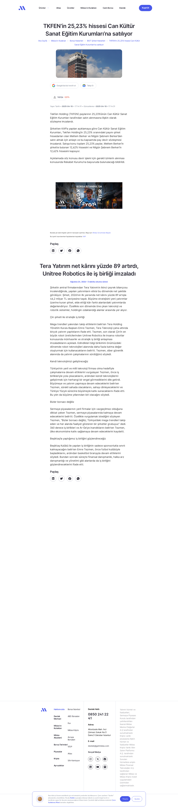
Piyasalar (58, 751)
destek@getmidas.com (98, 746)
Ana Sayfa (42, 41)
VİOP (70, 746)
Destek (122, 8)
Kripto (56, 758)
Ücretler (70, 8)
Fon (69, 723)
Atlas (58, 8)
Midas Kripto (73, 730)
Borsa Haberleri (76, 41)
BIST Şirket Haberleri (96, 41)
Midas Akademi (58, 736)
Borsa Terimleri (61, 744)
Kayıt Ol (145, 8)
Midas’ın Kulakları (89, 8)
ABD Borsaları (73, 716)
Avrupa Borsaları (71, 738)
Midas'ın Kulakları (58, 726)
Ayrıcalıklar (59, 765)
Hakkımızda (59, 709)
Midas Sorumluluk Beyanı (102, 233)
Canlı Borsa (108, 8)
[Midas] (22, 8)
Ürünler (42, 8)
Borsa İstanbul (74, 709)
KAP (84, 236)
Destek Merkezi (57, 717)
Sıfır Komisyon (74, 760)
